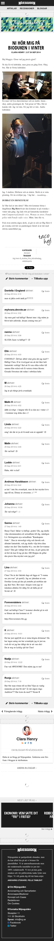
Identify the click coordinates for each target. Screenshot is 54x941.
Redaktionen (14, 900)
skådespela (27, 261)
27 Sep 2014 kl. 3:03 (12, 570)
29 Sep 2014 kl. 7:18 (12, 681)
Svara (47, 291)
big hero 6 (17, 258)
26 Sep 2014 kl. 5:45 (12, 446)
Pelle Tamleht (35, 880)
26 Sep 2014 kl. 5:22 (12, 427)
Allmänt (27, 253)
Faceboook (15, 922)
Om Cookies (13, 903)
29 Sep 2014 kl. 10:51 (13, 633)
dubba (24, 258)
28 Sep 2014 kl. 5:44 (12, 605)
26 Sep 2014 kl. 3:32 (12, 313)
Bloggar (42, 8)
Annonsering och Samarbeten (22, 890)
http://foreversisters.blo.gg (15, 618)
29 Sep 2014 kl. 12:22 (13, 662)
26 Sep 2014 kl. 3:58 (12, 335)
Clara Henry (18, 52)
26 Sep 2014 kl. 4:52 (12, 405)
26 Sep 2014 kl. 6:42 (12, 485)
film (29, 258)
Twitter (12, 925)
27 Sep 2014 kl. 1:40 (12, 526)
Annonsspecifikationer (18, 893)
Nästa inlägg (44, 711)
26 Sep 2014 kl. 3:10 (12, 294)
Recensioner (27, 8)
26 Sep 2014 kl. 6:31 (12, 466)
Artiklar (12, 8)
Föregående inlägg (12, 711)
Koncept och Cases (17, 897)
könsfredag (36, 258)
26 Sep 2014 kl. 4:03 (12, 354)
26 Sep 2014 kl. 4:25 (12, 386)
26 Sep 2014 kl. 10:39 (13, 507)
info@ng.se (20, 919)
